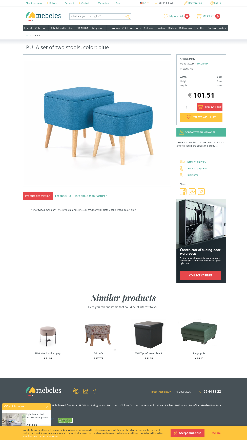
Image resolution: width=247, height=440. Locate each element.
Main (28, 35)
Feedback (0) (63, 196)
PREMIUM (82, 28)
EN (145, 2)
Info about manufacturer (91, 196)
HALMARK (202, 63)
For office (199, 28)
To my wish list (204, 117)
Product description (37, 196)
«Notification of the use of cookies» (40, 435)
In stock (28, 28)
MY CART (208, 16)
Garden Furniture (217, 28)
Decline (216, 433)
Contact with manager (200, 132)
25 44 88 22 (166, 3)
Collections (41, 28)
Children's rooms (131, 28)
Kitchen (172, 28)
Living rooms (98, 28)
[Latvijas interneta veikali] (65, 420)
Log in (217, 3)
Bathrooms (185, 28)
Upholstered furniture (62, 28)
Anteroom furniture (155, 28)
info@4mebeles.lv (161, 391)
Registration (195, 3)
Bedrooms (114, 28)
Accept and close (190, 433)
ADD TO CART (212, 107)
